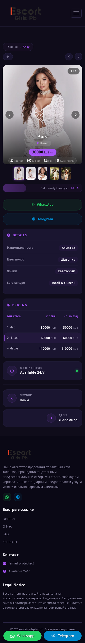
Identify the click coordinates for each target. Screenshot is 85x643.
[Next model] (78, 56)
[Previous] (9, 115)
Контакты (10, 542)
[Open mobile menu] (76, 13)
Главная (12, 47)
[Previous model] (69, 56)
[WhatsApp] (7, 497)
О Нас (7, 526)
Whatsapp (25, 635)
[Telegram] (18, 497)
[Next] (75, 115)
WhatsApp (45, 204)
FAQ (6, 534)
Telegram (45, 219)
